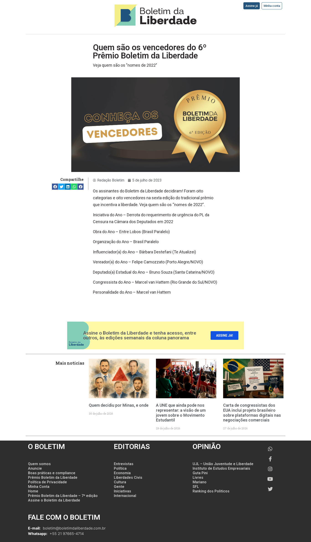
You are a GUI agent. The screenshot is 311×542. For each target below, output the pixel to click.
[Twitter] (270, 489)
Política (120, 468)
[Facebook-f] (270, 459)
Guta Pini (200, 473)
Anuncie (35, 468)
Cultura (120, 482)
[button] (55, 187)
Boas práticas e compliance (51, 473)
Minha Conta (38, 486)
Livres (198, 477)
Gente (119, 486)
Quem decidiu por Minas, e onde (118, 405)
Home (33, 491)
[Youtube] (270, 479)
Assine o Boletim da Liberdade (54, 500)
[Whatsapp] (270, 449)
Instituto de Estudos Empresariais (221, 468)
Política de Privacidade (47, 482)
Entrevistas (123, 464)
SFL (196, 486)
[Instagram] (270, 469)
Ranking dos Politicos (211, 491)
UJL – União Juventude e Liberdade (223, 464)
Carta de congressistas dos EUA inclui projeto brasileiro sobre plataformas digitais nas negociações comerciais (252, 412)
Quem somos (39, 464)
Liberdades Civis (128, 477)
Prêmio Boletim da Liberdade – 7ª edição (63, 496)
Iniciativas (122, 491)
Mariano (199, 482)
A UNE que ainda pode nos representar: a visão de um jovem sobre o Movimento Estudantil (181, 412)
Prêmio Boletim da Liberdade (52, 477)
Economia (122, 473)
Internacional (125, 496)
